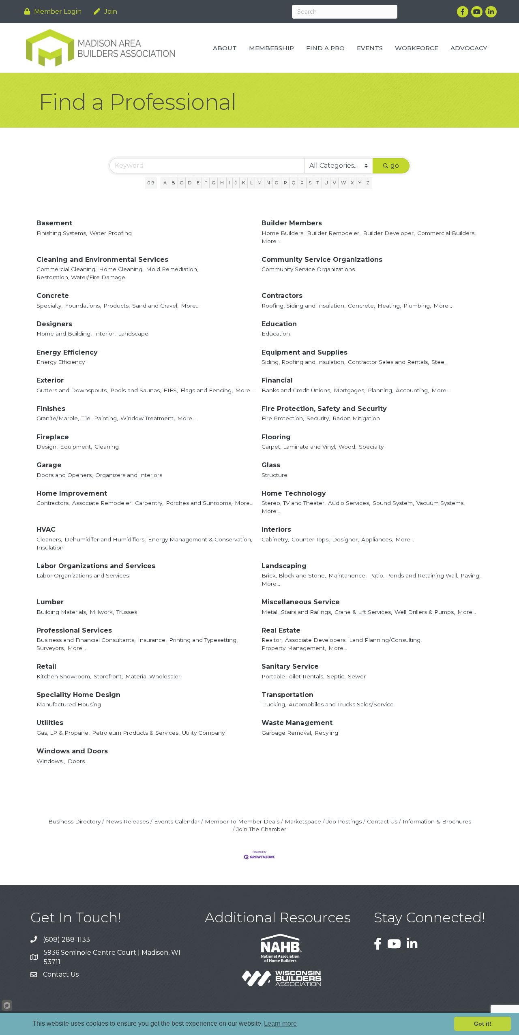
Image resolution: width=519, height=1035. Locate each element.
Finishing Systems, (61, 233)
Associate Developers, (316, 640)
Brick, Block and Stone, (294, 575)
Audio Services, (349, 503)
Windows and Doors (72, 751)
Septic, (336, 676)
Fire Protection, (283, 418)
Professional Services (74, 630)
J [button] (236, 183)
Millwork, (102, 612)
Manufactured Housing (68, 704)
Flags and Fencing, (206, 390)
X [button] (352, 183)
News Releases (127, 821)
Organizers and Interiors (128, 475)
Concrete (52, 295)
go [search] (394, 165)
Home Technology (294, 493)
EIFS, (170, 390)
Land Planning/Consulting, (385, 640)
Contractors (282, 295)
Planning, (380, 390)
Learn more (280, 1023)
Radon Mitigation (356, 418)
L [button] (251, 183)
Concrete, (361, 305)
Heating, (389, 305)
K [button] (243, 183)
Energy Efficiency (67, 352)
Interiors (276, 529)
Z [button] (367, 183)
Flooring (276, 437)
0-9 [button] (151, 183)
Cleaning (106, 446)
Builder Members (292, 223)
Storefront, (108, 676)
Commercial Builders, (446, 233)
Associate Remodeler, (102, 503)
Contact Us (382, 821)
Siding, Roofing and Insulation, (303, 362)
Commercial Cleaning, (66, 269)
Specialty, (49, 305)
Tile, (86, 418)
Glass (271, 465)
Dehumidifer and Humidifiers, (105, 539)
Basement (54, 223)
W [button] (343, 183)
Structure (274, 475)
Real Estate (281, 630)
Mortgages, (349, 390)
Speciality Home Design (78, 695)
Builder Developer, (389, 233)
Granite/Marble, (57, 418)
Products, (116, 305)
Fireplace (52, 437)
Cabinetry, (275, 539)
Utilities (49, 723)
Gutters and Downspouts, (72, 390)
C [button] (181, 183)
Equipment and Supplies (304, 352)
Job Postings (344, 821)
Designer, (345, 539)
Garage (49, 465)
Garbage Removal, (287, 732)
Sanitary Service (290, 666)
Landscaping (284, 566)
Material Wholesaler (152, 676)
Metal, (270, 612)
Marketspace (303, 821)
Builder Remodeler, (333, 233)
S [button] (310, 183)
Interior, (105, 333)
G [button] (213, 183)
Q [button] (294, 183)
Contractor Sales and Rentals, (388, 362)
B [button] (173, 183)
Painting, (106, 418)
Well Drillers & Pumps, (425, 612)
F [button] (205, 183)
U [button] (326, 183)
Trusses (126, 612)
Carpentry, (149, 503)
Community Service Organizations (322, 259)
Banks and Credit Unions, (296, 390)
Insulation (50, 547)
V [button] (334, 183)
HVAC (46, 529)
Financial (277, 380)
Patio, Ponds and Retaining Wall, (413, 575)
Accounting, (412, 390)
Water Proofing (111, 233)
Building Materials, (61, 612)
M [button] (259, 183)
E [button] (198, 183)
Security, (318, 418)
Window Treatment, (147, 418)
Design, (47, 446)
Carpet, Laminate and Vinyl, (299, 446)
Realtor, (272, 640)
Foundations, (83, 305)
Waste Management (297, 723)
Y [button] (359, 183)
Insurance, (152, 640)
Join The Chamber (261, 829)
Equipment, (76, 446)
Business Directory (74, 821)
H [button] (222, 183)
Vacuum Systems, (440, 503)
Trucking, (274, 704)
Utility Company (203, 732)
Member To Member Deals (242, 821)
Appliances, (377, 539)
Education (279, 324)
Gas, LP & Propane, (63, 732)
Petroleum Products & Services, (136, 732)
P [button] (285, 183)
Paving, (470, 575)
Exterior (50, 380)
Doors (76, 761)
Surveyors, (50, 648)
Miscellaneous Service (301, 602)
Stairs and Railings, (306, 612)
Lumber (50, 602)
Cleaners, (49, 539)
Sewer (357, 676)
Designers (54, 324)
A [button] (165, 183)
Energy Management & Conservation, (200, 539)
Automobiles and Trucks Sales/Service (341, 704)
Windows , (50, 761)
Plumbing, (417, 305)
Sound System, (393, 503)
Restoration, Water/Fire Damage (80, 277)
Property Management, (294, 648)
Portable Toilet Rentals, (293, 676)
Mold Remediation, (172, 269)
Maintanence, (347, 575)
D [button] (189, 183)
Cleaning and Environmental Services (102, 259)
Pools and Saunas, (135, 390)
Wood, (347, 446)
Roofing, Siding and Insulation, (303, 305)
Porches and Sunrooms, (199, 503)
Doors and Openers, (64, 475)
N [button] (268, 183)
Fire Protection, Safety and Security (324, 409)
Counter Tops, (311, 539)
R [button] (302, 183)
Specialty (371, 446)
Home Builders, (283, 233)
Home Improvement (71, 493)
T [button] (317, 183)
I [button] (229, 183)
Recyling (326, 732)
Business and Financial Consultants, (85, 640)
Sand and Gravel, (155, 305)
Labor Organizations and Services (95, 566)
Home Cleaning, (121, 269)
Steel (438, 362)
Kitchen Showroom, (63, 676)
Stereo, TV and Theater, (294, 503)
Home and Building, (64, 333)
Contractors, (53, 503)
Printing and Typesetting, (203, 640)
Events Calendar (176, 821)
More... (271, 241)
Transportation (287, 695)
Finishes (50, 409)
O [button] (277, 183)
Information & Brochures (437, 821)
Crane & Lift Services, (363, 612)
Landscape (133, 333)
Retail (46, 666)
